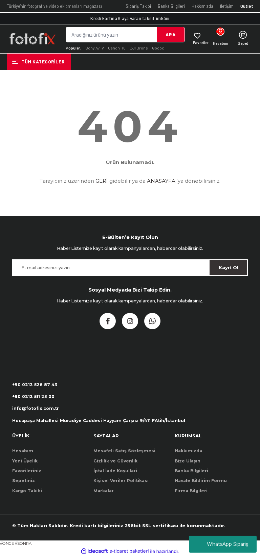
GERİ (101, 181)
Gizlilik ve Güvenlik (115, 460)
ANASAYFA (161, 181)
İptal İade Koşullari (115, 470)
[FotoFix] (32, 39)
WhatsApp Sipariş (227, 544)
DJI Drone (139, 47)
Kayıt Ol (228, 267)
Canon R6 (117, 47)
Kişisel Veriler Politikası (121, 480)
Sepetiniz (23, 480)
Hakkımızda (202, 6)
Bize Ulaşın (187, 460)
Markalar (103, 490)
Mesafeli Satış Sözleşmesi (124, 450)
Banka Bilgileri (171, 6)
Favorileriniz (26, 470)
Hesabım (22, 450)
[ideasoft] (94, 551)
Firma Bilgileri (191, 490)
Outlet (246, 6)
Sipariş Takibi (138, 6)
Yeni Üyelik (25, 460)
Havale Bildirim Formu (201, 480)
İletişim (227, 6)
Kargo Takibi (27, 490)
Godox (158, 47)
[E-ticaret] (129, 551)
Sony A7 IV (94, 47)
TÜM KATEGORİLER (42, 61)
